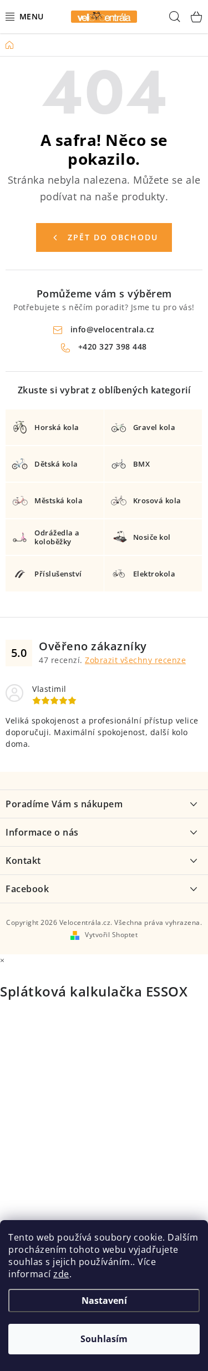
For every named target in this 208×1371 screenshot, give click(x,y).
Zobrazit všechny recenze (135, 660)
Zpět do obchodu (113, 237)
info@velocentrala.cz (112, 329)
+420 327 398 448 (112, 346)
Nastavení (104, 1300)
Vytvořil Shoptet (111, 934)
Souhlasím (104, 1339)
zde (61, 1274)
